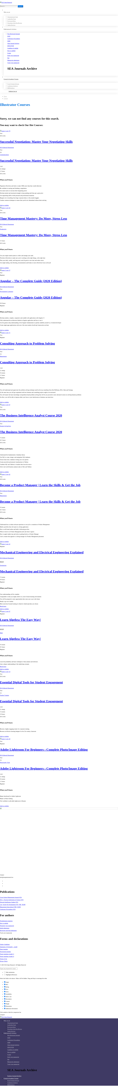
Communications (4, 154)
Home (5, 96)
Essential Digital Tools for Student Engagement (31, 682)
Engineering (3, 565)
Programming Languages (6, 291)
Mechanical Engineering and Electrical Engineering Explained (42, 552)
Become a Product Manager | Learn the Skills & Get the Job (40, 485)
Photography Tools (5, 762)
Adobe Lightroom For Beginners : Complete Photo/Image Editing (44, 749)
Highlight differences (11, 974)
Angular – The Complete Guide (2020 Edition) (31, 281)
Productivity (3, 229)
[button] (62, 74)
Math (1, 633)
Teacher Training (4, 695)
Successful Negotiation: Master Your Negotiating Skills (36, 141)
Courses (6, 98)
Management (3, 356)
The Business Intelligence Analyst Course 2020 (31, 415)
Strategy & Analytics (5, 426)
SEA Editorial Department (7, 147)
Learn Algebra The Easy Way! (20, 619)
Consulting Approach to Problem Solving (27, 343)
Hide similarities (10, 972)
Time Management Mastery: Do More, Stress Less (33, 218)
